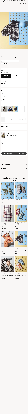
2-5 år (4, 96)
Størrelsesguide (5, 164)
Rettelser (3, 168)
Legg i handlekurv (14, 153)
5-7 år (9, 96)
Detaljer (3, 160)
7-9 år (14, 96)
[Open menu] (2, 4)
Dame (20, 96)
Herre (4, 99)
